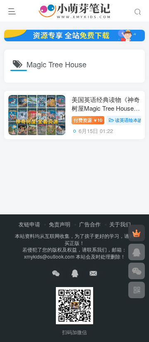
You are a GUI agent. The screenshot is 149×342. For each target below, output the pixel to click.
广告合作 (90, 224)
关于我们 (120, 224)
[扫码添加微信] (136, 271)
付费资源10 (88, 119)
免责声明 (59, 224)
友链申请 (29, 224)
